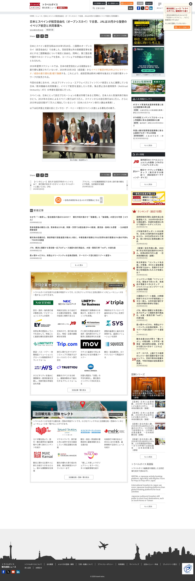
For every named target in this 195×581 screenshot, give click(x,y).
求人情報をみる (113, 3)
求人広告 (27, 568)
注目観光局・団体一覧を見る (79, 477)
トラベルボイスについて (33, 564)
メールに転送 (105, 36)
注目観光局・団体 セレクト (54, 414)
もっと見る (79, 265)
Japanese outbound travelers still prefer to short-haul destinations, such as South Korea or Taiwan (147, 498)
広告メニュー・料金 (151, 564)
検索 (130, 8)
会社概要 (50, 564)
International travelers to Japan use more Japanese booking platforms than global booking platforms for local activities (148, 488)
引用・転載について (86, 564)
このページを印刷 (121, 36)
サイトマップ (134, 564)
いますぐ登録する (183, 27)
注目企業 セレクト (48, 285)
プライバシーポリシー (105, 564)
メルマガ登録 (127, 3)
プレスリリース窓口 (170, 564)
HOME (32, 16)
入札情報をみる (99, 3)
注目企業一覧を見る (79, 390)
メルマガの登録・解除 (66, 564)
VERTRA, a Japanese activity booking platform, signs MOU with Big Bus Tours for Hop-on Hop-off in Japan (148, 478)
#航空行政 (49, 30)
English (149, 3)
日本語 (140, 3)
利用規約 (121, 564)
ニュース (39, 16)
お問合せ (39, 568)
